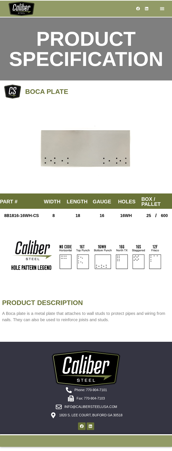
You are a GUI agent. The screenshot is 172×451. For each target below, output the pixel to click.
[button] (162, 8)
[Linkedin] (146, 8)
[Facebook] (138, 8)
